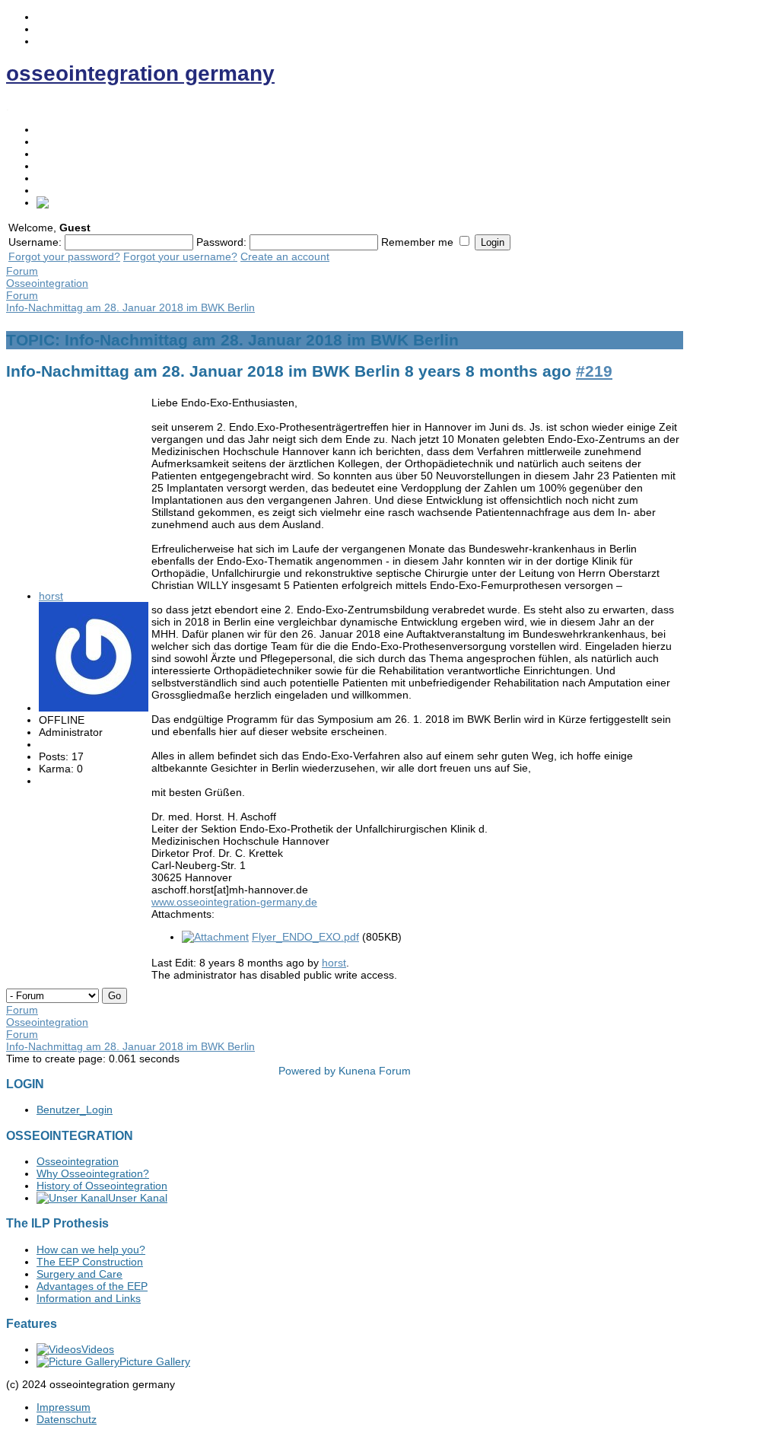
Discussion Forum (80, 190)
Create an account (284, 256)
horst (51, 596)
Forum (22, 271)
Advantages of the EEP (92, 1286)
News (50, 166)
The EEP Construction (90, 1262)
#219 (594, 371)
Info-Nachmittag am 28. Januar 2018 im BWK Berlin (130, 307)
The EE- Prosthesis (83, 154)
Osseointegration (78, 141)
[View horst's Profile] (93, 708)
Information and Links (89, 1298)
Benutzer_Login (75, 1109)
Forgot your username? (180, 256)
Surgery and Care (79, 1274)
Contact (55, 178)
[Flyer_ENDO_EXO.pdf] (215, 937)
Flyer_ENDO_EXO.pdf (305, 937)
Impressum (64, 1407)
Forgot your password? (64, 256)
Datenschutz (67, 1419)
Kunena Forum (375, 1071)
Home (51, 129)
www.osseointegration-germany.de (234, 902)
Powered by (306, 1071)
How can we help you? (91, 1249)
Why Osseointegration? (93, 1173)
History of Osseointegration (102, 1186)
